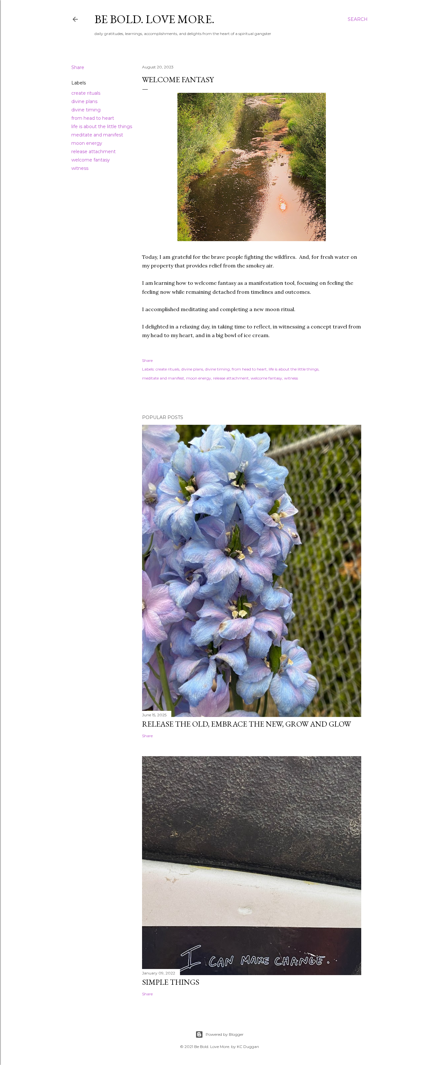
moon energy (86, 143)
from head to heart (92, 118)
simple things (170, 982)
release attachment (93, 151)
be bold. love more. (154, 19)
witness (79, 168)
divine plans (84, 101)
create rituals (85, 93)
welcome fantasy (90, 160)
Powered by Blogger (225, 1034)
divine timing (86, 110)
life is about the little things (101, 126)
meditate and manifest (97, 135)
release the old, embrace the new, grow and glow (246, 724)
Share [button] (77, 67)
